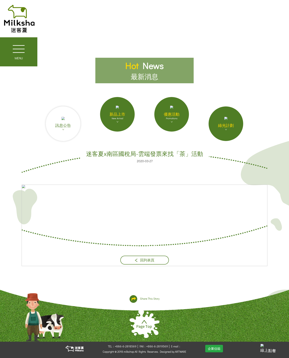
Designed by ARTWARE (173, 351)
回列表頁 (146, 260)
